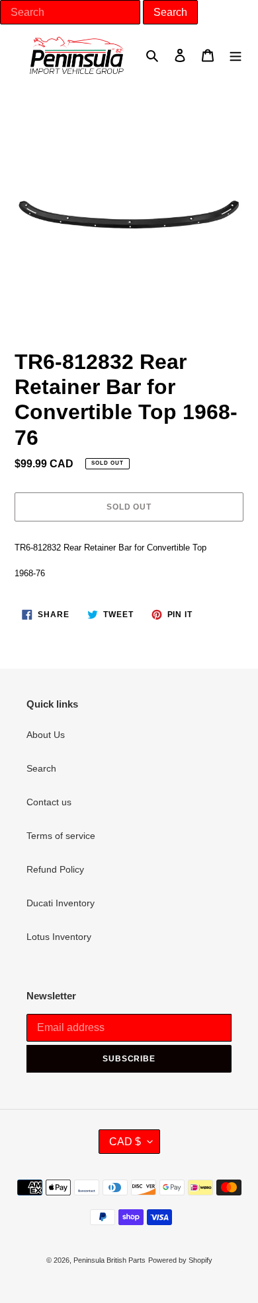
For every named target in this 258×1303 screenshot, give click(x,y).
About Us (45, 734)
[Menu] (235, 55)
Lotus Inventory (58, 936)
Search (41, 768)
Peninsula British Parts (109, 1260)
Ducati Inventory (60, 903)
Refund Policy (55, 869)
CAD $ (125, 1141)
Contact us (48, 802)
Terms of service (60, 835)
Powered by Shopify (180, 1260)
